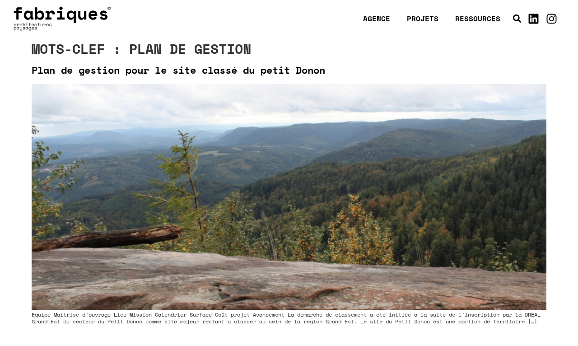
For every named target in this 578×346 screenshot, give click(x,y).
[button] (517, 18)
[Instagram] (552, 18)
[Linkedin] (533, 18)
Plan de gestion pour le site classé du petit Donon (178, 69)
